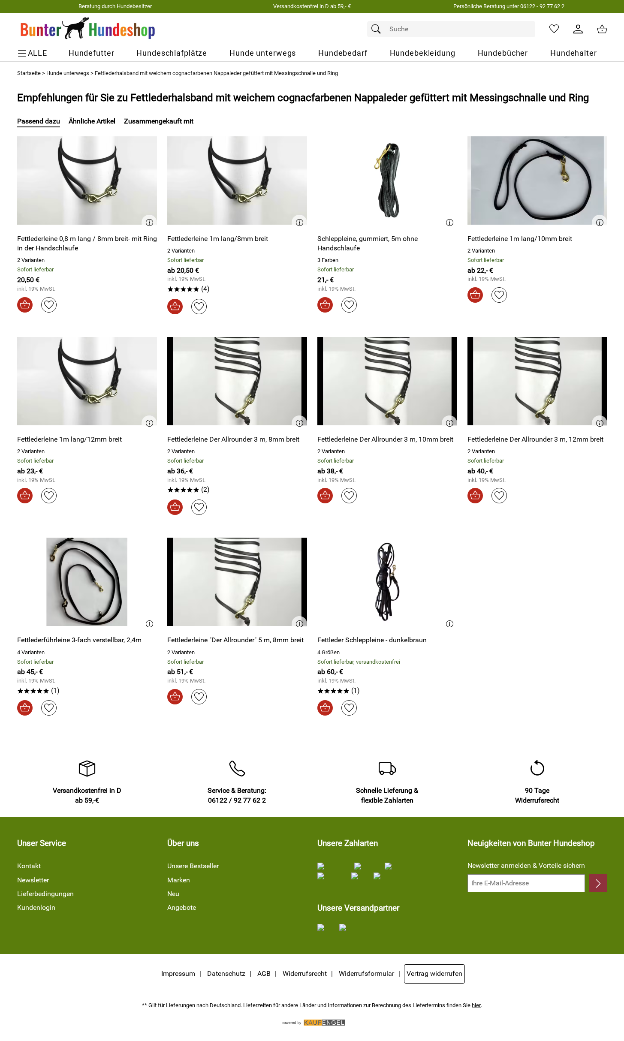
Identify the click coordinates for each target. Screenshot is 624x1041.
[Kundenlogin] (578, 29)
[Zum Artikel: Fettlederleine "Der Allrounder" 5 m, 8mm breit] (237, 582)
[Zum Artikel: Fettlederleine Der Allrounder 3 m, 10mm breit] (387, 381)
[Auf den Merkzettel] (49, 305)
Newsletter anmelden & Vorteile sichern (526, 865)
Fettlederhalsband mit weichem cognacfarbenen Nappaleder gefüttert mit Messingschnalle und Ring (216, 73)
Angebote (181, 907)
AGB (264, 973)
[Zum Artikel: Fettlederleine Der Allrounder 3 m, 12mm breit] (537, 381)
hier (476, 1005)
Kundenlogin (36, 907)
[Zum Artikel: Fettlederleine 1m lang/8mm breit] (237, 180)
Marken (178, 880)
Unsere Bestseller (193, 866)
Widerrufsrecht (305, 973)
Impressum (178, 973)
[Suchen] (378, 29)
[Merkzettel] (554, 29)
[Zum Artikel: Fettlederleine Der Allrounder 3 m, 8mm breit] (237, 381)
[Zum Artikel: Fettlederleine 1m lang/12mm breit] (87, 381)
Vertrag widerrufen (434, 973)
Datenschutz (226, 973)
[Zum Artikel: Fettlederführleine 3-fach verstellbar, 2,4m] (87, 582)
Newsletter (33, 880)
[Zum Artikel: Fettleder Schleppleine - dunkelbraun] (387, 582)
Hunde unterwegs (67, 73)
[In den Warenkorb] (25, 305)
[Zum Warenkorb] (602, 29)
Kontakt (29, 866)
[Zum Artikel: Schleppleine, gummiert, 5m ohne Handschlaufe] (387, 180)
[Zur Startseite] (88, 29)
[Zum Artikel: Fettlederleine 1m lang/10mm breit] (537, 180)
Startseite (29, 73)
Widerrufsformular (366, 973)
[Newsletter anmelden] (598, 883)
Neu (173, 894)
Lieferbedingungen (45, 894)
